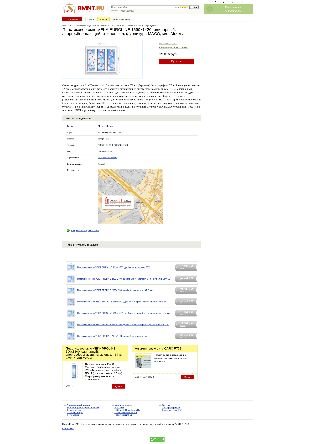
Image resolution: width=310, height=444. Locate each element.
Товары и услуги (75, 410)
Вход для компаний (235, 2)
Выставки (119, 407)
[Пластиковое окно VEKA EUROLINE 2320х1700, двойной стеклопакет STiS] (71, 271)
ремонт (91, 11)
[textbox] (150, 7)
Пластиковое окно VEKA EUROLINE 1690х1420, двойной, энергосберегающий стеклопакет (121, 302)
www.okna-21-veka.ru (107, 157)
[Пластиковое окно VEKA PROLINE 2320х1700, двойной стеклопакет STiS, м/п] (71, 294)
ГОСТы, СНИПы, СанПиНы (127, 410)
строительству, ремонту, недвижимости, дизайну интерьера (144, 424)
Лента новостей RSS (172, 410)
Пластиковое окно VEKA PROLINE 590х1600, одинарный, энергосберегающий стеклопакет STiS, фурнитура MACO (94, 353)
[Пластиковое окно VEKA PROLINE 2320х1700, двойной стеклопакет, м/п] (71, 340)
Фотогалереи (73, 415)
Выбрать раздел (72, 19)
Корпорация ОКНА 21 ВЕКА (173, 47)
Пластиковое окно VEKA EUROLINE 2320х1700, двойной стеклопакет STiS (113, 267)
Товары (103, 19)
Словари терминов (171, 407)
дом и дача (100, 11)
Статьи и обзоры (75, 412)
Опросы (166, 405)
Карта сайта (68, 428)
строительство (83, 11)
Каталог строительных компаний (83, 407)
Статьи (91, 19)
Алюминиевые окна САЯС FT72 (158, 348)
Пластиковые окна (168, 43)
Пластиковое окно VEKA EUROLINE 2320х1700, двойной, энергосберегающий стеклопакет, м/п (123, 313)
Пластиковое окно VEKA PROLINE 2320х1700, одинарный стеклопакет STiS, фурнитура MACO (123, 279)
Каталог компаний (121, 19)
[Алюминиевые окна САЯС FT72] (143, 369)
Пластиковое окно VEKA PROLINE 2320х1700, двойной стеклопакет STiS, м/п (115, 290)
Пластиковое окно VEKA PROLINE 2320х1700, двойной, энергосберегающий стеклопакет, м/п (123, 324)
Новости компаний (123, 415)
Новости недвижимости (125, 412)
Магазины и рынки (123, 405)
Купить (176, 61)
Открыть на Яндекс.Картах (85, 230)
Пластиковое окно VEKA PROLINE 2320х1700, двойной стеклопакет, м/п (112, 336)
